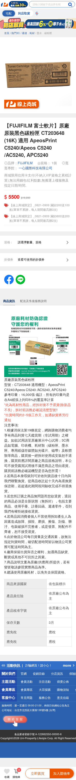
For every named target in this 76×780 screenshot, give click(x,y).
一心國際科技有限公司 (35, 168)
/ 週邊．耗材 (28, 33)
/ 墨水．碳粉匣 (43, 33)
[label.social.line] (20, 279)
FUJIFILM (25, 162)
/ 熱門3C (15, 33)
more (67, 665)
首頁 (6, 33)
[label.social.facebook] (9, 279)
